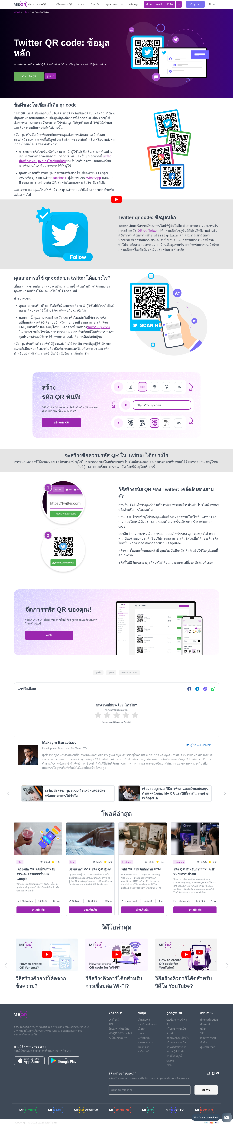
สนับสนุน (134, 4)
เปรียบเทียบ (95, 4)
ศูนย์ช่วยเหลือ (207, 1047)
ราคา (81, 4)
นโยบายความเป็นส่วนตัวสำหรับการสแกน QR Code (176, 1047)
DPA (169, 1065)
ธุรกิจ (111, 672)
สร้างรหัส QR (61, 422)
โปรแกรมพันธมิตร (119, 1028)
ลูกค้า (98, 672)
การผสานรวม (145, 1042)
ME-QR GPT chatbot (120, 1033)
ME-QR (17, 12)
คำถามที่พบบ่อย (209, 1019)
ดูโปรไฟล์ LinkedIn (200, 745)
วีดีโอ (203, 1033)
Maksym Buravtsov (59, 742)
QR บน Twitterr (148, 230)
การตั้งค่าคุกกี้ (174, 1056)
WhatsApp (93, 178)
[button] (212, 4)
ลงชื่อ (49, 635)
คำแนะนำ (205, 1024)
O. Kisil (75, 901)
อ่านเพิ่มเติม (38, 909)
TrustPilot (143, 1047)
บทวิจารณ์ (143, 1051)
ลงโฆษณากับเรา (118, 1038)
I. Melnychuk (26, 901)
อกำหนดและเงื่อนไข (177, 1038)
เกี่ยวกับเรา (144, 1019)
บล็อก (26, 12)
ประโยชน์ (114, 1019)
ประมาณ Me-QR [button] (37, 4)
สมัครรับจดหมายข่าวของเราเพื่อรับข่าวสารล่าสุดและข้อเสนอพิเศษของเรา (149, 1078)
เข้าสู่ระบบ (195, 4)
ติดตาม (206, 1090)
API (111, 1024)
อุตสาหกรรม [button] (113, 4)
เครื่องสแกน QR (64, 4)
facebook (59, 178)
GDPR (170, 1060)
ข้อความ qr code (98, 327)
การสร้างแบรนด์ (129, 672)
